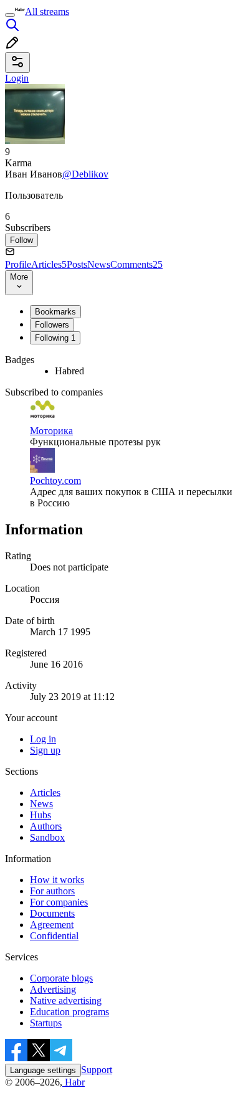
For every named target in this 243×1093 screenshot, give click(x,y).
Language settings (43, 1070)
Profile (18, 264)
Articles (49, 264)
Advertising (53, 989)
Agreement (52, 924)
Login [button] (17, 78)
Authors (46, 826)
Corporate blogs (61, 978)
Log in (43, 739)
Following (55, 338)
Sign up (45, 750)
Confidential (54, 935)
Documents (52, 913)
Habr (73, 1082)
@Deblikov (85, 174)
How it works (57, 879)
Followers (52, 324)
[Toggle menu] (10, 15)
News (98, 264)
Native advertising (66, 1000)
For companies (59, 902)
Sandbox (47, 837)
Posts (77, 264)
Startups (46, 1023)
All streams (47, 11)
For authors (52, 891)
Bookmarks (55, 311)
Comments (136, 264)
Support (96, 1069)
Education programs (69, 1011)
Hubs (40, 815)
